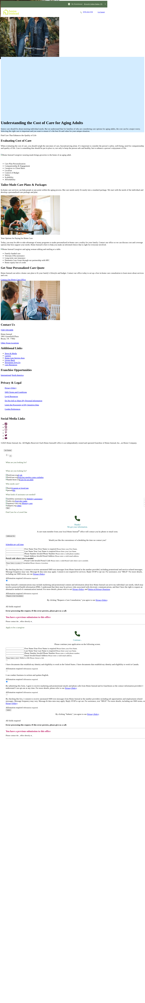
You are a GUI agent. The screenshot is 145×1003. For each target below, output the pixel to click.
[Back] (7, 454)
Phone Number (30, 554)
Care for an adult (26, 479)
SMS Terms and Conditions (16, 392)
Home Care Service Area (15, 358)
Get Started (101, 12)
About (72, 12)
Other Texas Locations (10, 343)
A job (20, 475)
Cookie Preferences (12, 409)
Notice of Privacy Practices (99, 589)
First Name (28, 549)
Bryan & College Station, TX (93, 4)
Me (14, 490)
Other (19, 505)
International (6, 375)
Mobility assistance (34, 499)
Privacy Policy (10, 388)
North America (18, 375)
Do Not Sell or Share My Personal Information (23, 401)
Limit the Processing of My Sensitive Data (22, 405)
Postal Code (29, 561)
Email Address (30, 556)
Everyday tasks (21, 501)
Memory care (27, 503)
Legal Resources (11, 396)
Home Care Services (33, 12)
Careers (48, 12)
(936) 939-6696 (7, 330)
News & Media (11, 353)
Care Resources (11, 365)
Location (26, 563)
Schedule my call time (15, 544)
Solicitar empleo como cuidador (31, 477)
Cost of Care (60, 12)
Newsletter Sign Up (12, 362)
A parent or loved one (20, 488)
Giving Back (10, 360)
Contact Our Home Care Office (13, 279)
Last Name (28, 551)
